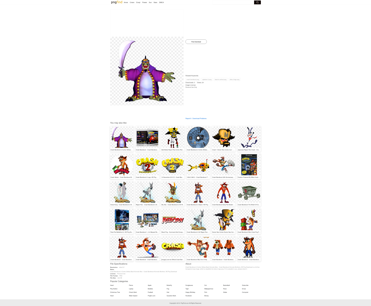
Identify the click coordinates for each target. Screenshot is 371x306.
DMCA (161, 2)
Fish (205, 292)
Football (150, 292)
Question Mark (171, 296)
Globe (225, 292)
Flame (131, 285)
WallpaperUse (208, 289)
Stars (155, 2)
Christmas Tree (115, 292)
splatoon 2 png (206, 79)
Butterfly (169, 285)
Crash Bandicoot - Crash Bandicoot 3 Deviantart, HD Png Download (156, 259)
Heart (112, 285)
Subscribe (245, 285)
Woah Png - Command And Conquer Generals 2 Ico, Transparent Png (182, 232)
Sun (150, 2)
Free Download (196, 42)
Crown (132, 2)
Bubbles (150, 289)
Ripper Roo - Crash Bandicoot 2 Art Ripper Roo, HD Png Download (156, 205)
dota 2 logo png (234, 79)
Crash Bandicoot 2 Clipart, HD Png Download (200, 205)
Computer (245, 292)
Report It (188, 118)
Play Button (113, 289)
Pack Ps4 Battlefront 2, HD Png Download (123, 232)
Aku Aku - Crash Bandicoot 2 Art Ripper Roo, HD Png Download (180, 205)
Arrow (126, 2)
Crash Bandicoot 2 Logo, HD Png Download (149, 177)
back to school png (220, 79)
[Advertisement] (146, 23)
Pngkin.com (151, 296)
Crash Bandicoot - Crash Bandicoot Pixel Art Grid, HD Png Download (259, 259)
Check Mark (133, 292)
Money (206, 296)
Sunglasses (189, 285)
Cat (205, 285)
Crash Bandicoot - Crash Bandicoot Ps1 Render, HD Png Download (131, 259)
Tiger (187, 289)
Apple (149, 285)
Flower (144, 2)
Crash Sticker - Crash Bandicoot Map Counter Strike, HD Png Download (132, 177)
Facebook (189, 296)
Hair (168, 292)
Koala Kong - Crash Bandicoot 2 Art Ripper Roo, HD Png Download (131, 205)
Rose (225, 289)
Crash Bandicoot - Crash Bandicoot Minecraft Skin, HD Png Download (233, 259)
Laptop (131, 289)
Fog (168, 289)
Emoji (138, 2)
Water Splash (133, 296)
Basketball (226, 285)
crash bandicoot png (193, 79)
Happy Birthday (190, 292)
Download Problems (199, 118)
